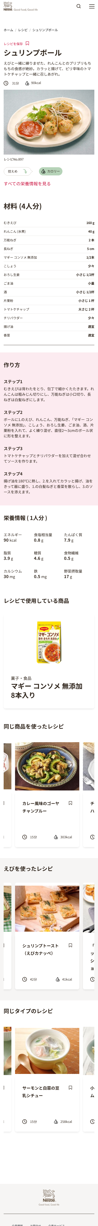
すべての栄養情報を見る (27, 183)
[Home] (22, 6)
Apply (78, 7)
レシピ (23, 30)
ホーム (8, 30)
